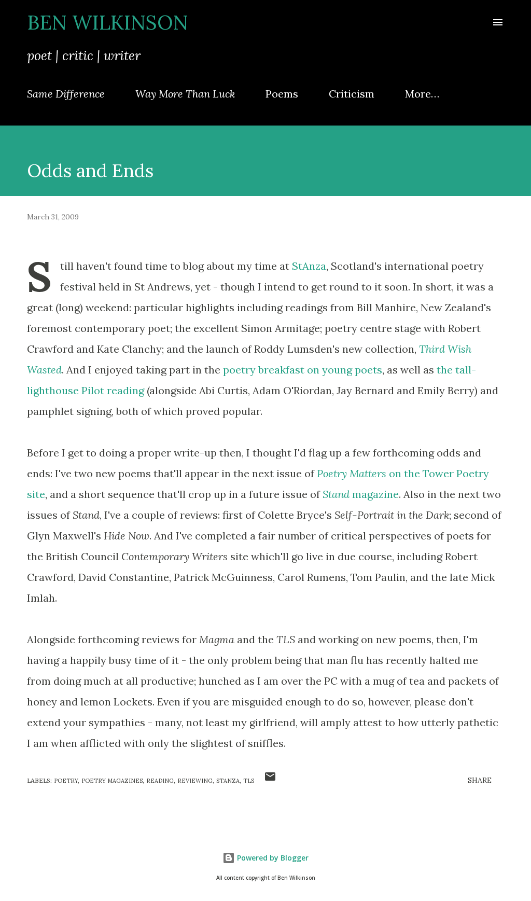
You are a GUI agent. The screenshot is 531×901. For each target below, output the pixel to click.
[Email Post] (270, 780)
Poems (282, 93)
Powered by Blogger (272, 858)
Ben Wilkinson (107, 22)
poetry (66, 780)
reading (160, 780)
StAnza (309, 265)
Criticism (351, 93)
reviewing (195, 780)
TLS (248, 780)
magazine (361, 494)
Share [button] (480, 780)
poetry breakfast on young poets (302, 369)
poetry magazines (112, 780)
